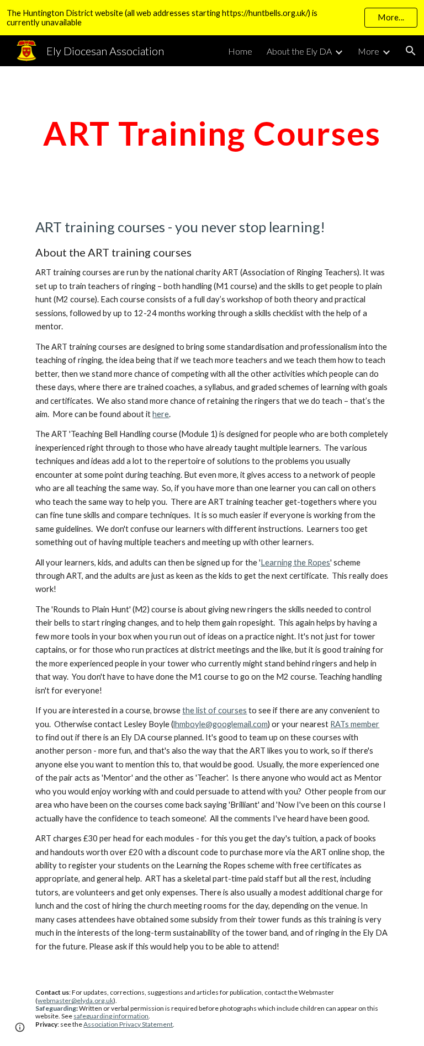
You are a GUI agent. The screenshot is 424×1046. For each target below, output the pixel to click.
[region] (212, 17)
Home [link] (240, 51)
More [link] (368, 51)
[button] (411, 51)
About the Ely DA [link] (299, 51)
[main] (212, 133)
